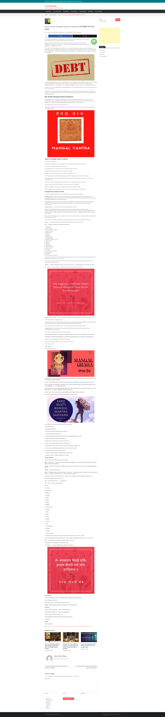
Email (64, 693)
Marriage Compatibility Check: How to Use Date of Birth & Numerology (69, 1)
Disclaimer (102, 52)
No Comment (78, 32)
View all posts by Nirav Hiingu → (62, 658)
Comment (47, 678)
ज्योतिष (50, 382)
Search (100, 19)
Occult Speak (51, 6)
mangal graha (61, 626)
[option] (70, 1)
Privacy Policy (103, 56)
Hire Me (102, 54)
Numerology (74, 11)
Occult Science (57, 11)
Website (83, 693)
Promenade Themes (115, 714)
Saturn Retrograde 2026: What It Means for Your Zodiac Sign (88, 645)
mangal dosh (54, 626)
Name (46, 693)
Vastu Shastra (82, 11)
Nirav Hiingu (61, 32)
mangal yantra (87, 626)
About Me (48, 11)
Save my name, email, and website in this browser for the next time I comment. (49, 703)
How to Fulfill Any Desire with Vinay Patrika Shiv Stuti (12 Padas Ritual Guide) (52, 646)
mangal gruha (68, 626)
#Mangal (48, 626)
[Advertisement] (109, 36)
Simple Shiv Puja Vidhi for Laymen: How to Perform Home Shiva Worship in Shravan (70, 646)
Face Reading (98, 11)
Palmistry (90, 11)
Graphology (66, 11)
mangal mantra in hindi (78, 626)
